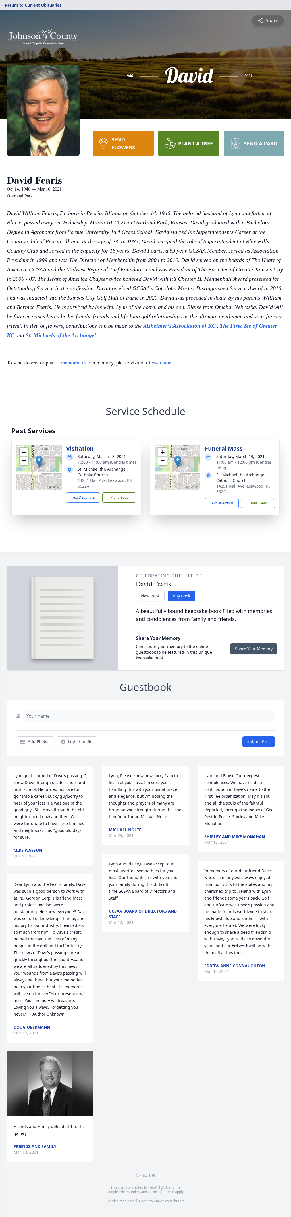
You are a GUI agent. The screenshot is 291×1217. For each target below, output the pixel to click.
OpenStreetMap (151, 1201)
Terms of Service (161, 1191)
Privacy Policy (129, 1191)
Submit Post (258, 741)
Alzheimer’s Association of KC (180, 326)
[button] (39, 461)
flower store (161, 362)
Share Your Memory (254, 648)
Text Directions (83, 497)
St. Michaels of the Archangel (61, 335)
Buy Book (181, 596)
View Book (150, 596)
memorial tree (75, 362)
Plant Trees (119, 497)
